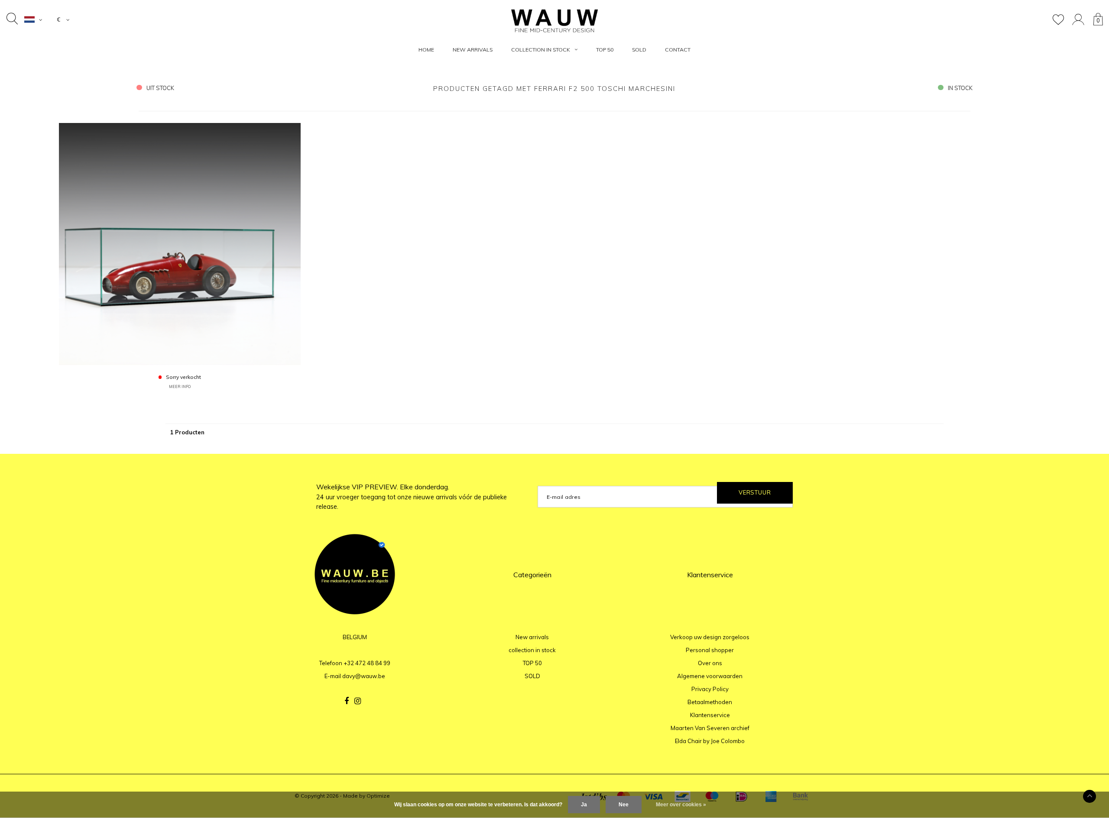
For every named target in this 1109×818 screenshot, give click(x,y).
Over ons (710, 663)
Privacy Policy (710, 688)
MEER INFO (180, 386)
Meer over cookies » (681, 805)
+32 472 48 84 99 (367, 663)
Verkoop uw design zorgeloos (709, 637)
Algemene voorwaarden (710, 676)
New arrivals (473, 49)
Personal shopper (710, 650)
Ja (584, 805)
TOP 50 (604, 49)
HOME (426, 49)
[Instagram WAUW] (357, 701)
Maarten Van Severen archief (710, 727)
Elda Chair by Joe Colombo (710, 740)
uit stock (160, 87)
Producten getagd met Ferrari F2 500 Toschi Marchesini (554, 88)
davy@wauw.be (363, 676)
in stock (960, 87)
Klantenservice (710, 714)
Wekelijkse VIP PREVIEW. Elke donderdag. (411, 496)
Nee (624, 805)
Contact (678, 49)
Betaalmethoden (709, 701)
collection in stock (540, 49)
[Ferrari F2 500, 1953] (180, 243)
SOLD (639, 49)
